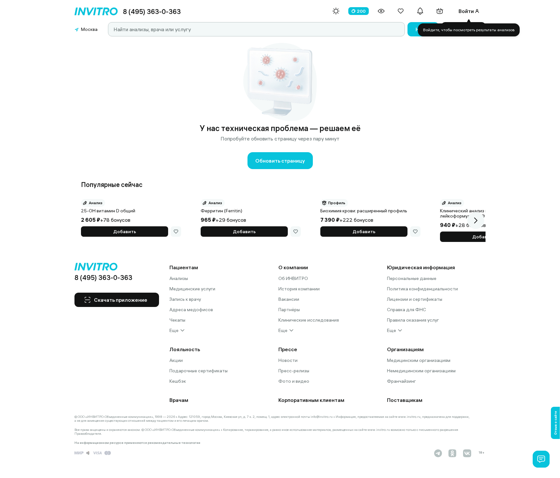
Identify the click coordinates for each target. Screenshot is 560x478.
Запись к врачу (185, 299)
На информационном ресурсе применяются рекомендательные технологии (137, 443)
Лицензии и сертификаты (414, 299)
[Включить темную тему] (336, 11)
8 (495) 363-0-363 (152, 11)
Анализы (178, 278)
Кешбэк (177, 381)
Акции (176, 360)
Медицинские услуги (192, 289)
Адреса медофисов (191, 309)
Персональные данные (411, 278)
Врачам (178, 400)
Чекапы (177, 320)
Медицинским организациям (418, 360)
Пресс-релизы (293, 371)
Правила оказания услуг (413, 320)
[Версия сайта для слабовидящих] (381, 11)
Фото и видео (293, 381)
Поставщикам (404, 400)
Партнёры (289, 309)
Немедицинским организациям (421, 371)
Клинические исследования (308, 320)
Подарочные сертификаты (198, 371)
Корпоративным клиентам (311, 400)
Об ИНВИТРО (293, 278)
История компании (299, 289)
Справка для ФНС (406, 309)
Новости (288, 360)
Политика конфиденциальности (422, 289)
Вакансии (288, 299)
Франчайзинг (401, 381)
